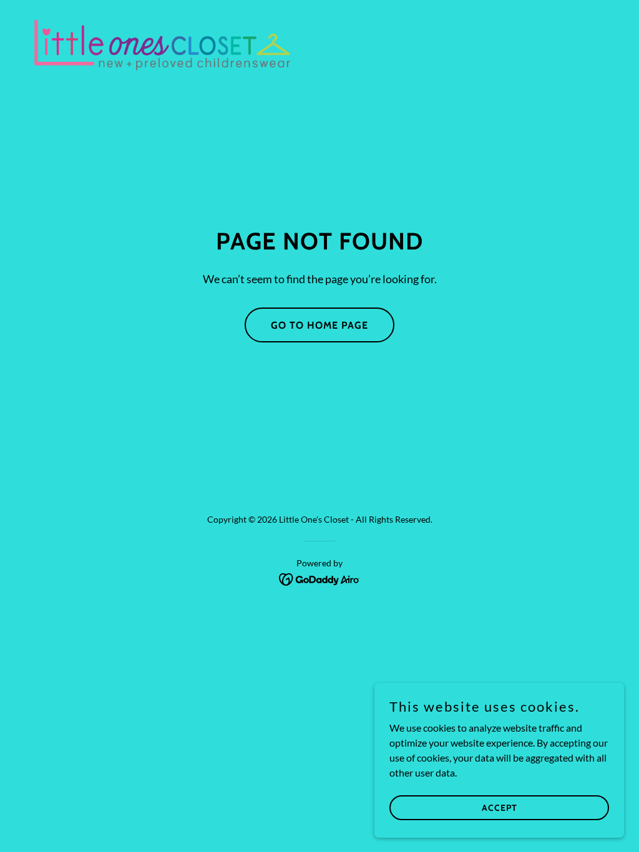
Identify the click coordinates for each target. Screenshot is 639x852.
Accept (499, 807)
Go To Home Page (319, 325)
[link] (162, 44)
